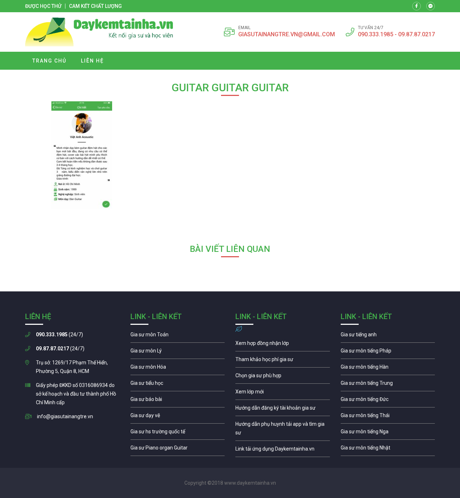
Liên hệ (92, 61)
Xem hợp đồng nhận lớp (282, 345)
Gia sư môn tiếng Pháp (388, 352)
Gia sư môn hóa (177, 369)
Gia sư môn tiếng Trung (388, 385)
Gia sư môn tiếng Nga (282, 450)
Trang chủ (49, 61)
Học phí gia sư (282, 361)
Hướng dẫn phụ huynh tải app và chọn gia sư (282, 430)
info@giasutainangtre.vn (65, 416)
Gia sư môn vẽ (177, 417)
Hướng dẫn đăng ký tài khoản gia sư (282, 410)
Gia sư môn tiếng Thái (388, 417)
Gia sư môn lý (177, 352)
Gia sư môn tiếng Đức (388, 401)
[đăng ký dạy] (99, 32)
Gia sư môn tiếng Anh (388, 336)
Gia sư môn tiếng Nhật (388, 449)
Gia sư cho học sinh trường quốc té (177, 433)
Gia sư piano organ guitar (177, 449)
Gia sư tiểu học (177, 385)
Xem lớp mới (282, 393)
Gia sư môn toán (177, 336)
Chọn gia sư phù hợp (282, 377)
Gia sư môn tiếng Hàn (388, 369)
